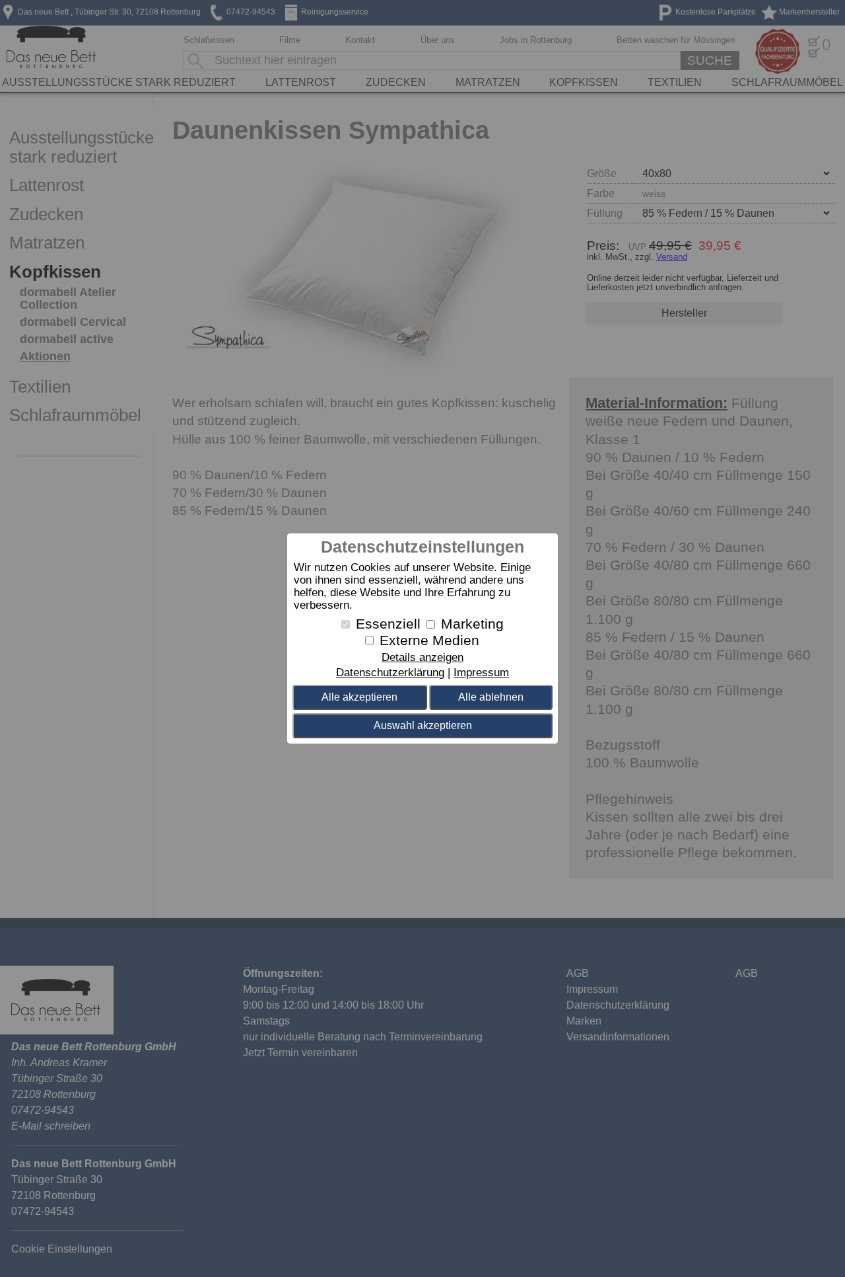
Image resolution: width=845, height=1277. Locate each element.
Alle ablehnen (491, 697)
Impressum (481, 672)
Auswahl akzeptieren (423, 725)
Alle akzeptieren (359, 697)
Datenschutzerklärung (390, 672)
